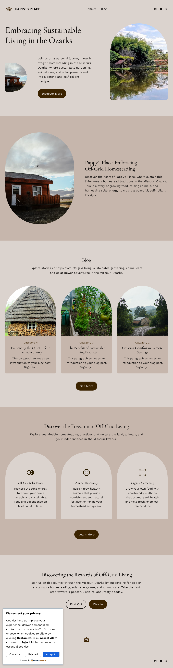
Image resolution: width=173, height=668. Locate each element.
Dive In (98, 604)
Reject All (33, 654)
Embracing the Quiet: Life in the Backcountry (30, 350)
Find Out (76, 604)
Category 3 (86, 342)
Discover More (52, 93)
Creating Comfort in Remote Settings (142, 350)
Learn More (87, 534)
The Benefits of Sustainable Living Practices (86, 350)
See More (86, 386)
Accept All (51, 654)
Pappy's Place (27, 9)
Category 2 (142, 342)
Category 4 (30, 342)
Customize (14, 654)
